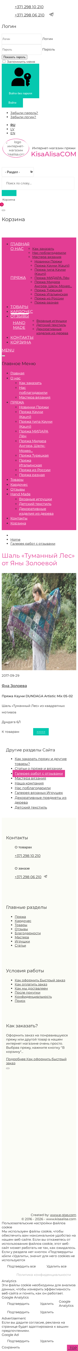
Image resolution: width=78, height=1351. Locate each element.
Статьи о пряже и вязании (38, 769)
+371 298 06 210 (29, 15)
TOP (73, 1348)
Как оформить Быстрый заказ (40, 980)
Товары (19, 306)
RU (12, 125)
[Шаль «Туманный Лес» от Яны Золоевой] (39, 669)
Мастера (22, 937)
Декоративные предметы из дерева (41, 800)
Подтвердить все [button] (21, 1266)
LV (12, 129)
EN (12, 133)
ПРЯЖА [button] (18, 277)
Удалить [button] (47, 1304)
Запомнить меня (21, 62)
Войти (12, 102)
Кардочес (21, 311)
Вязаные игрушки (51, 321)
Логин (47, 39)
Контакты (22, 337)
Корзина (20, 342)
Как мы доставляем (31, 988)
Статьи (20, 945)
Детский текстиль (51, 325)
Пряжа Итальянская (51, 294)
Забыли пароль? (24, 113)
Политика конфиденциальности (43, 1275)
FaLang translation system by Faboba (18, 737)
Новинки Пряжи (48, 261)
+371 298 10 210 (29, 7)
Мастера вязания (46, 257)
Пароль (48, 49)
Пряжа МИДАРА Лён (51, 278)
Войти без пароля (20, 93)
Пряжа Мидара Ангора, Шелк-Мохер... (53, 284)
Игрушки (22, 941)
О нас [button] (17, 248)
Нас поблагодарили (49, 253)
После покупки (27, 992)
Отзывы (19, 316)
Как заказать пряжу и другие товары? (41, 761)
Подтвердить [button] (18, 1304)
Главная (19, 244)
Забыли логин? (23, 117)
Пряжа (20, 917)
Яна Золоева (14, 685)
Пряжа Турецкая (48, 290)
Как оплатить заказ (31, 984)
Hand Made (19, 325)
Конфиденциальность (33, 997)
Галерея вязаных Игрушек (39, 793)
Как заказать (43, 249)
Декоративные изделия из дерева (52, 331)
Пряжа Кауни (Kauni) (52, 265)
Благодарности (28, 933)
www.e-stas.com (63, 1215)
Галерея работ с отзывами (39, 773)
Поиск (20, 1001)
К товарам (10, 732)
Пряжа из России (49, 298)
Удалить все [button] (57, 1266)
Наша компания (29, 783)
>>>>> (41, 732)
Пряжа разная (46, 302)
